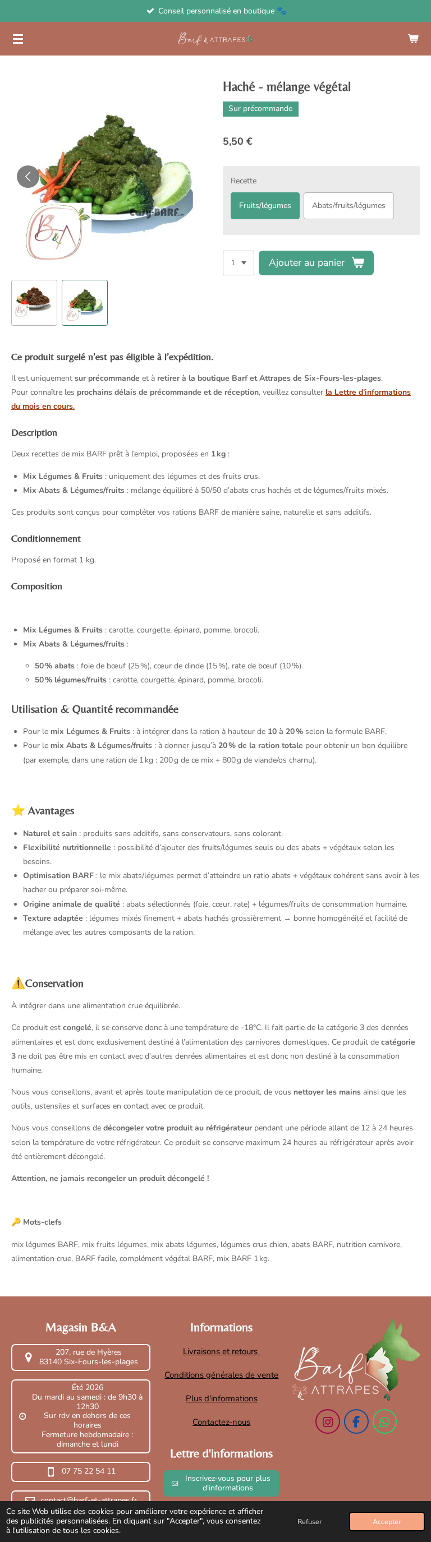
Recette (243, 181)
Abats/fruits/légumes (349, 205)
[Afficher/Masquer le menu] (18, 38)
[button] (34, 303)
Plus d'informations (222, 1398)
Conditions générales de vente (221, 1375)
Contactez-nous (221, 1422)
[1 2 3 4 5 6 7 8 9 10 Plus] (238, 263)
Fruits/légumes (265, 205)
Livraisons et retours (221, 1351)
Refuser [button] (309, 1521)
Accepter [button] (387, 1521)
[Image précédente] (28, 176)
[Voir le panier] (413, 38)
